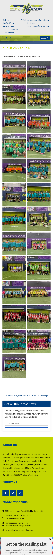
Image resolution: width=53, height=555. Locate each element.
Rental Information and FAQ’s (36, 395)
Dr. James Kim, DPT (12, 395)
